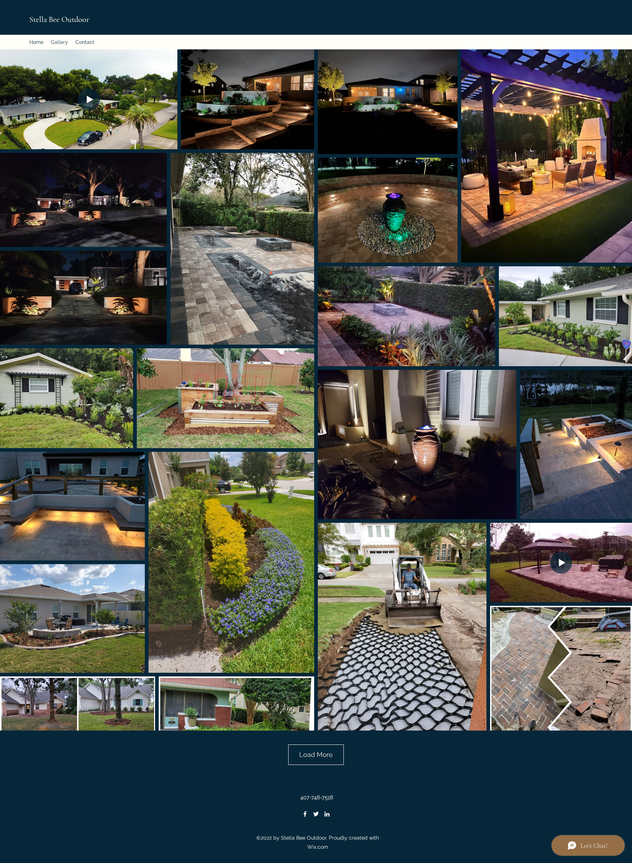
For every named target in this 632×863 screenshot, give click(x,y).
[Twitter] (316, 814)
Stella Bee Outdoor (59, 19)
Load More (316, 754)
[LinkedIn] (327, 814)
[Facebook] (305, 814)
